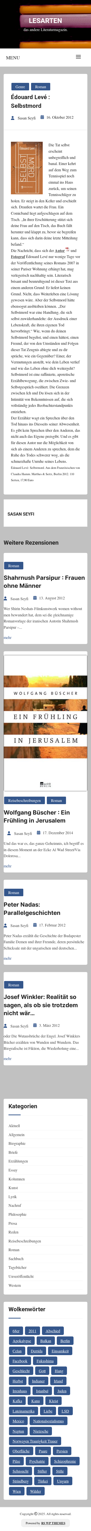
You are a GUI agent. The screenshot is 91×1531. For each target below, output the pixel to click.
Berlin (65, 1340)
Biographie (16, 1143)
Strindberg (21, 1481)
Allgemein (16, 1134)
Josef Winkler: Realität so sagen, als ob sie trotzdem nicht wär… (41, 1005)
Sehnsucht (20, 1471)
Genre (20, 86)
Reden (13, 1231)
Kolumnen (16, 1178)
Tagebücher (17, 1267)
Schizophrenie (65, 1461)
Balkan (45, 1340)
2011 (32, 1330)
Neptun (18, 1431)
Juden (62, 1390)
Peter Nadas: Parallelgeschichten (32, 908)
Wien (17, 1491)
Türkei (43, 1481)
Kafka (17, 1400)
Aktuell (14, 1125)
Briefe (13, 1152)
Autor (60, 250)
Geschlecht (21, 1370)
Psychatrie (37, 1461)
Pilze (16, 1461)
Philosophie (17, 1214)
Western (14, 1285)
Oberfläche (21, 1450)
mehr (7, 637)
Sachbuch (16, 1258)
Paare (43, 1450)
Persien (62, 1450)
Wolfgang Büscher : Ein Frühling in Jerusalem (37, 816)
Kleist (53, 1400)
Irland (58, 1380)
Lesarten (45, 21)
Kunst (13, 1187)
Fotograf (18, 256)
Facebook (20, 1360)
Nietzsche (40, 1431)
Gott (42, 1370)
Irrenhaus (20, 1390)
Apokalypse (22, 1340)
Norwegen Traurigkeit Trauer (35, 1441)
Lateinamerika (23, 1410)
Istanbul (42, 1390)
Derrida (36, 1350)
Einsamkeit (60, 1350)
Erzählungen (18, 1160)
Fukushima (45, 1360)
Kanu (35, 1400)
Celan (17, 1350)
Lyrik (12, 1196)
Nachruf (14, 1205)
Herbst (18, 1380)
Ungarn (63, 1481)
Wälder (35, 1491)
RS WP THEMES (53, 1523)
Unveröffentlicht (20, 1276)
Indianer (38, 1380)
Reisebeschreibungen (24, 800)
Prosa (12, 1223)
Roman (40, 86)
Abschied (53, 1330)
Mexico (18, 1420)
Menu (13, 58)
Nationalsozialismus (48, 1420)
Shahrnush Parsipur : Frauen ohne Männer (44, 581)
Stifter (42, 1471)
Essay (12, 1169)
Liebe (48, 1410)
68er (16, 1330)
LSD (65, 1410)
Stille (60, 1471)
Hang (59, 1370)
